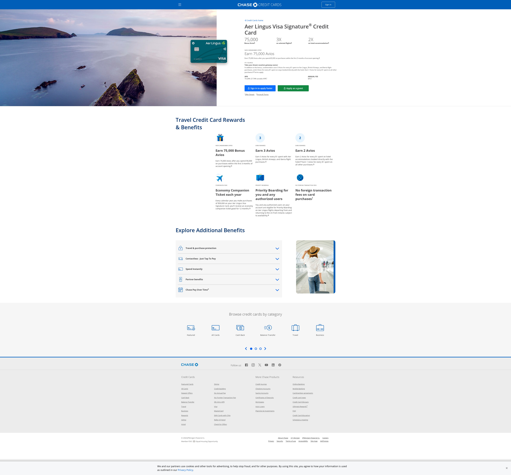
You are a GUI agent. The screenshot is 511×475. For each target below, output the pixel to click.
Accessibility (303, 441)
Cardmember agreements (303, 393)
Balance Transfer (267, 335)
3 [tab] (260, 349)
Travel (296, 335)
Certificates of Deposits (265, 397)
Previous (246, 348)
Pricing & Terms (263, 94)
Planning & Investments (265, 411)
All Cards (216, 335)
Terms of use (291, 441)
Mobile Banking (299, 389)
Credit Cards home (254, 20)
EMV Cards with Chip (222, 415)
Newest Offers (187, 393)
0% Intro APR (219, 402)
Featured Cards (187, 384)
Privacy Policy (185, 470)
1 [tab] (251, 349)
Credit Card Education (301, 415)
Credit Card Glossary (301, 402)
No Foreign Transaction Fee (225, 397)
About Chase (283, 438)
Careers (325, 438)
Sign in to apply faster (263, 89)
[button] (507, 468)
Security (280, 441)
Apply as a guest (297, 89)
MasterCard (218, 411)
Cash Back (240, 335)
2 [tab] (256, 349)
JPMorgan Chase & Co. (311, 438)
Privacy (271, 441)
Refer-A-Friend (219, 420)
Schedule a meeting (300, 420)
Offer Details (249, 94)
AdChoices (324, 441)
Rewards (184, 415)
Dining (216, 384)
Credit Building (220, 389)
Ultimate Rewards (300, 406)
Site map (314, 441)
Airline (183, 420)
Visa (215, 406)
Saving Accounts (262, 393)
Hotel (183, 424)
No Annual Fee (220, 393)
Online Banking (299, 384)
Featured (191, 335)
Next (265, 348)
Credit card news (299, 397)
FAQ (294, 411)
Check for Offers (220, 424)
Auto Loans (260, 406)
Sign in (330, 4)
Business (320, 335)
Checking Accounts (263, 389)
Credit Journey (261, 384)
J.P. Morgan (295, 438)
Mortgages (260, 402)
